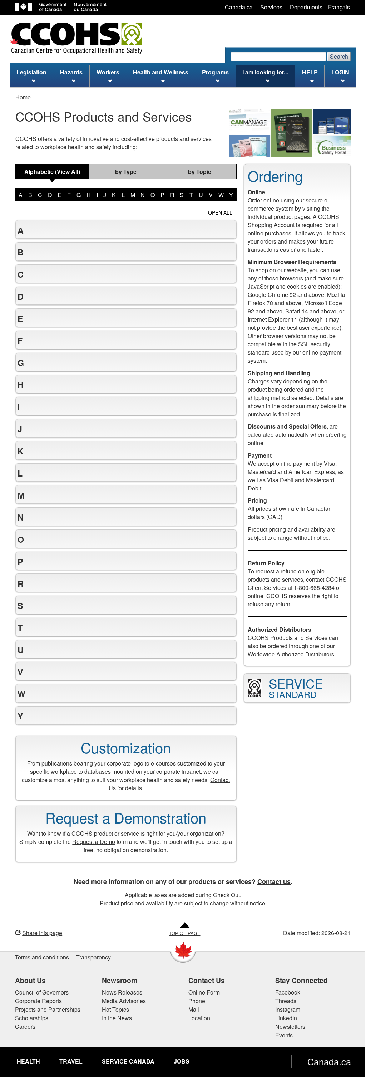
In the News (114, 1018)
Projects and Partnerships (45, 1009)
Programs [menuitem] (215, 72)
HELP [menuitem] (310, 72)
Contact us (271, 881)
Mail (191, 1009)
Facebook (284, 992)
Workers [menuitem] (108, 72)
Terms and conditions (39, 957)
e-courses (160, 763)
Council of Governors (39, 992)
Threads (282, 1001)
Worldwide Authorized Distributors (288, 654)
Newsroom (116, 980)
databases (95, 771)
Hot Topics (112, 1009)
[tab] (52, 171)
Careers (23, 1026)
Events (281, 1035)
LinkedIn (283, 1018)
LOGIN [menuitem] (340, 72)
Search (339, 56)
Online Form (201, 992)
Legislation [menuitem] (31, 72)
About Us (28, 980)
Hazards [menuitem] (71, 72)
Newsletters (287, 1026)
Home (23, 97)
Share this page (40, 933)
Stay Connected (298, 980)
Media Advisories (121, 1001)
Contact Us (204, 980)
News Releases (119, 992)
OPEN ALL (220, 212)
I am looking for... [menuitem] (265, 72)
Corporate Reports (36, 1001)
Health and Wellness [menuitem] (160, 72)
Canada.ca (326, 1061)
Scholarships (29, 1018)
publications (54, 763)
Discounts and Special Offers (284, 426)
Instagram (284, 1009)
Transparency (91, 957)
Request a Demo (91, 841)
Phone (194, 1001)
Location (197, 1018)
